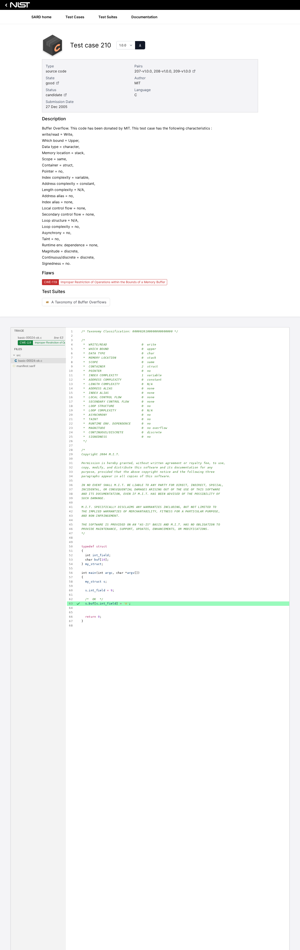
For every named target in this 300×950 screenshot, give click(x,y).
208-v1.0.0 (162, 71)
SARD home (41, 17)
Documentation (144, 17)
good (50, 83)
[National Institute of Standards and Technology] (17, 6)
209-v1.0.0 (182, 71)
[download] (140, 45)
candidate (54, 95)
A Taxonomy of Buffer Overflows (78, 302)
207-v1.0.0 (143, 71)
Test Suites (107, 17)
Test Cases (74, 17)
